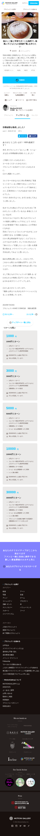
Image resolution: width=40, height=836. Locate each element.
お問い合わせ (7, 693)
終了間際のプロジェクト (11, 633)
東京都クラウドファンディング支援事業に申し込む (20, 671)
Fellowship (6, 661)
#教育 (26, 70)
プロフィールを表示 (25, 110)
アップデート (22, 115)
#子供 (33, 70)
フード (22, 610)
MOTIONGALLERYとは (11, 684)
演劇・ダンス (7, 604)
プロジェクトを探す (10, 9)
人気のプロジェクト (10, 627)
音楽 (21, 594)
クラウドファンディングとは (13, 648)
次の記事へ (30, 314)
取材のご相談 (7, 696)
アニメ (5, 598)
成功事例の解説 (8, 655)
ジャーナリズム (8, 614)
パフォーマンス (25, 607)
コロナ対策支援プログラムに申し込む (16, 674)
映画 (4, 591)
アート (22, 591)
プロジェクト (8, 115)
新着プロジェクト (9, 630)
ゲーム (22, 598)
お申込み (6, 645)
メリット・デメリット (10, 658)
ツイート (21, 100)
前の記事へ (9, 314)
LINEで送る (32, 100)
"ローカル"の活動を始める (12, 664)
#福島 (19, 70)
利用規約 (6, 700)
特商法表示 (7, 706)
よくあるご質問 (8, 690)
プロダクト (24, 601)
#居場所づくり (8, 70)
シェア (9, 100)
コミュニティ (25, 51)
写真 (4, 594)
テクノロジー (7, 607)
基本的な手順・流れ (9, 651)
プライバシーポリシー (11, 703)
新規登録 (35, 3)
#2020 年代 (6, 687)
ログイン (25, 3)
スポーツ (6, 610)
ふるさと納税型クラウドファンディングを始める (20, 667)
